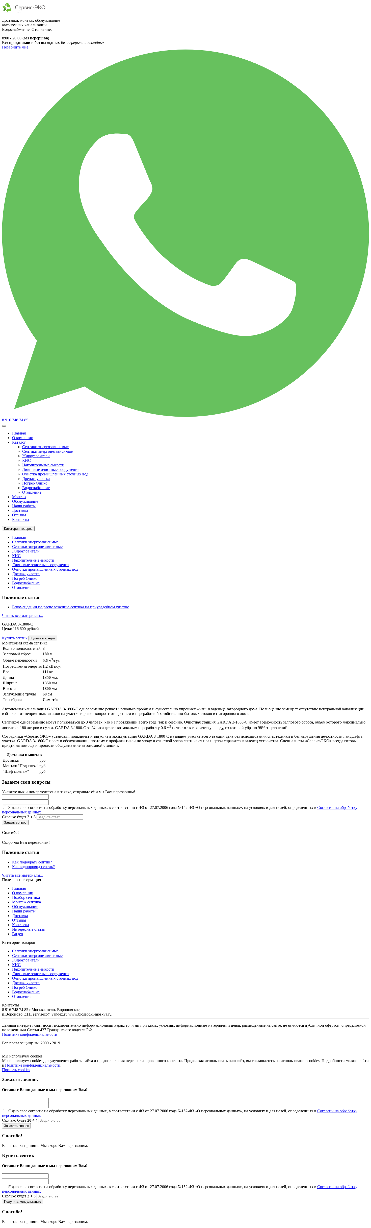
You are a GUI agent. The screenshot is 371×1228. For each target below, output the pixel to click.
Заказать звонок (16, 1126)
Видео (17, 934)
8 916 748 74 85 (15, 420)
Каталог (19, 442)
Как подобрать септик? (32, 862)
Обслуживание (25, 501)
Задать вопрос (15, 822)
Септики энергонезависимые (47, 451)
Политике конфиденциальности (32, 1065)
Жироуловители (36, 456)
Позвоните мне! (16, 47)
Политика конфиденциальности (29, 1034)
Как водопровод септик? (33, 866)
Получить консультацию (22, 1201)
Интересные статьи (28, 929)
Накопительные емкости (43, 465)
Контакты (20, 519)
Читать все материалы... (22, 615)
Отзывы (19, 515)
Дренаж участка (36, 478)
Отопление (31, 492)
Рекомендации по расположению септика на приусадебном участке (70, 607)
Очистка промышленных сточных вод (55, 474)
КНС (26, 460)
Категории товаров (18, 529)
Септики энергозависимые (45, 447)
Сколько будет (19, 817)
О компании (22, 438)
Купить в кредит (43, 638)
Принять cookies (16, 1070)
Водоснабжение (36, 488)
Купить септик (15, 638)
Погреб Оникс (34, 483)
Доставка (20, 510)
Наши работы (24, 506)
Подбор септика (26, 897)
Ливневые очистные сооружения (50, 469)
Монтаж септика (26, 902)
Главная (19, 433)
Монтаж (19, 497)
